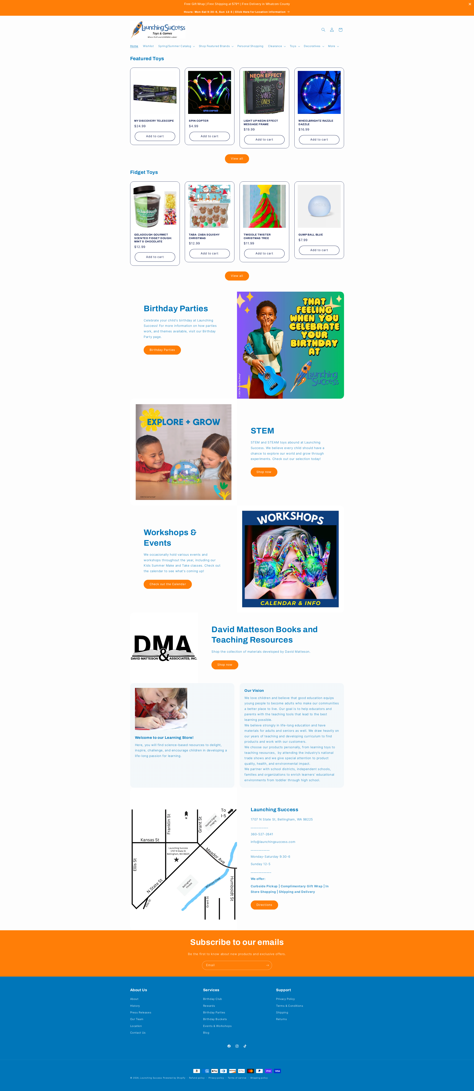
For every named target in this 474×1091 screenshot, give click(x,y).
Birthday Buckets (215, 1019)
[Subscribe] (267, 965)
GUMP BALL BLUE (310, 234)
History (135, 1005)
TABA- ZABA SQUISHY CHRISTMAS (204, 236)
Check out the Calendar (168, 584)
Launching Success (151, 1078)
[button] (176, 46)
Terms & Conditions (289, 1005)
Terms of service (237, 1078)
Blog (206, 1032)
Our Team (136, 1019)
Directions (264, 905)
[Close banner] (470, 4)
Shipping (282, 1012)
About (134, 999)
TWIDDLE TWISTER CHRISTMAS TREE (257, 236)
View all (237, 158)
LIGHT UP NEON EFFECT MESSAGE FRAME (261, 122)
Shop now (263, 472)
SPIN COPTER (198, 120)
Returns (281, 1019)
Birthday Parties (162, 350)
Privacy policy (216, 1078)
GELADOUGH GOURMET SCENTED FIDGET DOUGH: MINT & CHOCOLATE (153, 238)
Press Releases (140, 1012)
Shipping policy (259, 1078)
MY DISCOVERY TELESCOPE (154, 120)
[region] (237, 4)
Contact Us (138, 1032)
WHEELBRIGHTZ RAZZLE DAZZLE (315, 122)
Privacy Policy (285, 999)
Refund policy (197, 1078)
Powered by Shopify (174, 1078)
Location (136, 1026)
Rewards (209, 1005)
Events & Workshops (217, 1026)
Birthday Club (212, 999)
